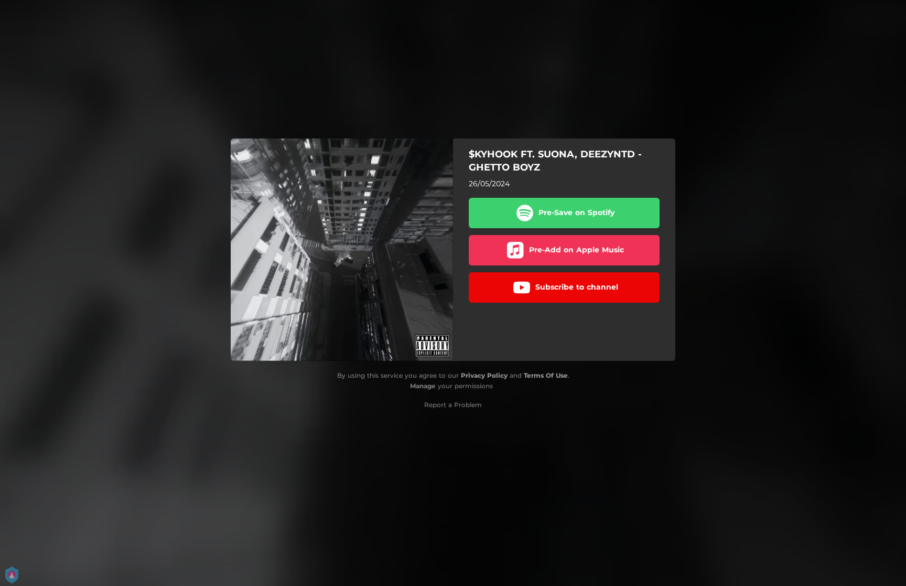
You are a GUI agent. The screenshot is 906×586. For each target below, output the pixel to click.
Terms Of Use (546, 375)
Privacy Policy (484, 375)
